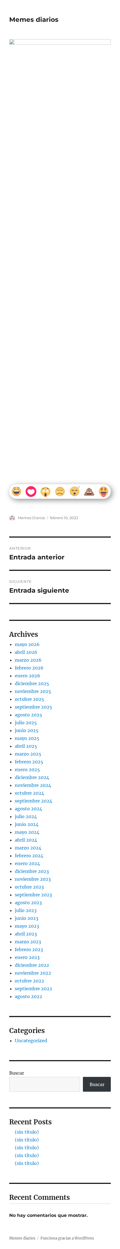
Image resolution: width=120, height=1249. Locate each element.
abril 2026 (26, 652)
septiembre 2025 (33, 707)
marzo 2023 (28, 941)
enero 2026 (27, 675)
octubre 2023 (29, 887)
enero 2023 (27, 957)
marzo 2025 (28, 754)
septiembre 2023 (33, 894)
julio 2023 (26, 910)
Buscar (16, 1073)
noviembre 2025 (33, 691)
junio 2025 (27, 730)
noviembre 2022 (33, 973)
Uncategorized (31, 1040)
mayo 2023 (27, 926)
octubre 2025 (29, 699)
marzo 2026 (28, 660)
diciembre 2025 (32, 683)
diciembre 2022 (32, 965)
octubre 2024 (29, 793)
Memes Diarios (31, 518)
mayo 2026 (27, 644)
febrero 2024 (29, 855)
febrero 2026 (29, 668)
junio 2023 (26, 918)
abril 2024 (26, 840)
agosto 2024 (28, 808)
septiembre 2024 (33, 801)
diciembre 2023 (32, 871)
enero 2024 (27, 863)
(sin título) (27, 1132)
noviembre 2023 (33, 879)
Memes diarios (33, 19)
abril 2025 (26, 746)
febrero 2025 (29, 761)
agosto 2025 (28, 715)
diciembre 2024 (32, 777)
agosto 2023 (28, 902)
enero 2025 (27, 769)
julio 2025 (26, 722)
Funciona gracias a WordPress (67, 1238)
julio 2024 (26, 816)
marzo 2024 (28, 848)
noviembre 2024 (33, 785)
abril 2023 (26, 934)
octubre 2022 (29, 981)
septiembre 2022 (33, 988)
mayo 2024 (27, 832)
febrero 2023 (29, 949)
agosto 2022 (28, 996)
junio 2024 (27, 824)
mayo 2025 (27, 738)
